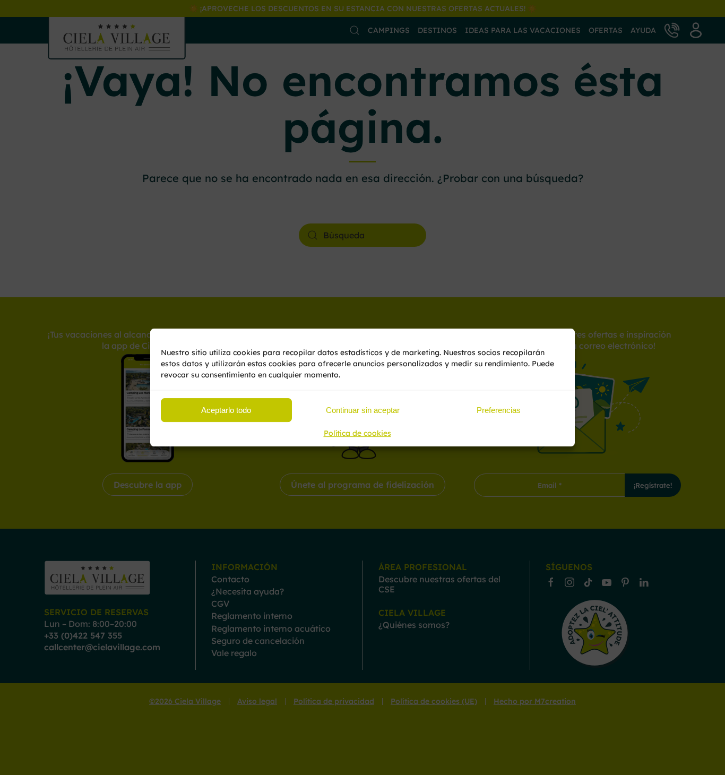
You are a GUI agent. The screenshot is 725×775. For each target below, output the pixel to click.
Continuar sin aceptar (363, 410)
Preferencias (499, 410)
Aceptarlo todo (226, 410)
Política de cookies (357, 433)
